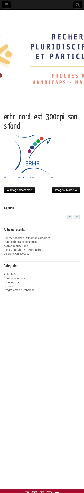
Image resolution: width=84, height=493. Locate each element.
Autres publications (16, 246)
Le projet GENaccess (16, 253)
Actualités (10, 274)
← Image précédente (19, 190)
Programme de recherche (19, 290)
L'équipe (9, 286)
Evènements (11, 282)
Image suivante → (66, 190)
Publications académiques (20, 242)
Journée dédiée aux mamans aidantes (27, 238)
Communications (14, 278)
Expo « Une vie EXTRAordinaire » (23, 250)
